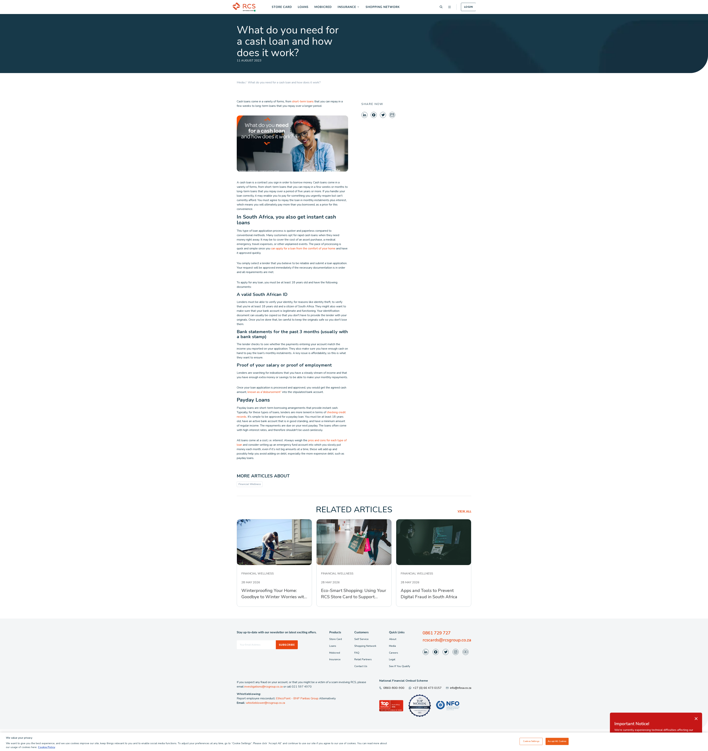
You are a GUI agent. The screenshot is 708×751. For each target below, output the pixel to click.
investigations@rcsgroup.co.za (263, 687)
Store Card (282, 7)
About (392, 639)
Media (392, 646)
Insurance (347, 7)
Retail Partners (363, 659)
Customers (361, 632)
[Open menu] (449, 7)
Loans (303, 7)
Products (335, 632)
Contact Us (360, 666)
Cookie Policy (46, 747)
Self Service (361, 639)
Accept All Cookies (557, 741)
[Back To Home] (244, 7)
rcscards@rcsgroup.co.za (447, 640)
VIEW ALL (464, 511)
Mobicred (323, 7)
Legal (392, 659)
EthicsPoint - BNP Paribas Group (297, 698)
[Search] (441, 7)
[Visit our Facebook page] (436, 652)
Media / (242, 82)
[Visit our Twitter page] (445, 652)
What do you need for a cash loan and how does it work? (284, 82)
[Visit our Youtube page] (465, 652)
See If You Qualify (399, 666)
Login (468, 7)
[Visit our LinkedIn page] (426, 652)
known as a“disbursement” (265, 392)
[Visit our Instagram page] (455, 652)
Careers (393, 653)
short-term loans (303, 101)
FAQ (356, 653)
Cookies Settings (531, 741)
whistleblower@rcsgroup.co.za (265, 703)
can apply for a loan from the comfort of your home (303, 248)
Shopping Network (383, 7)
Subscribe (287, 645)
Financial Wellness (249, 484)
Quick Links (397, 632)
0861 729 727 (437, 633)
